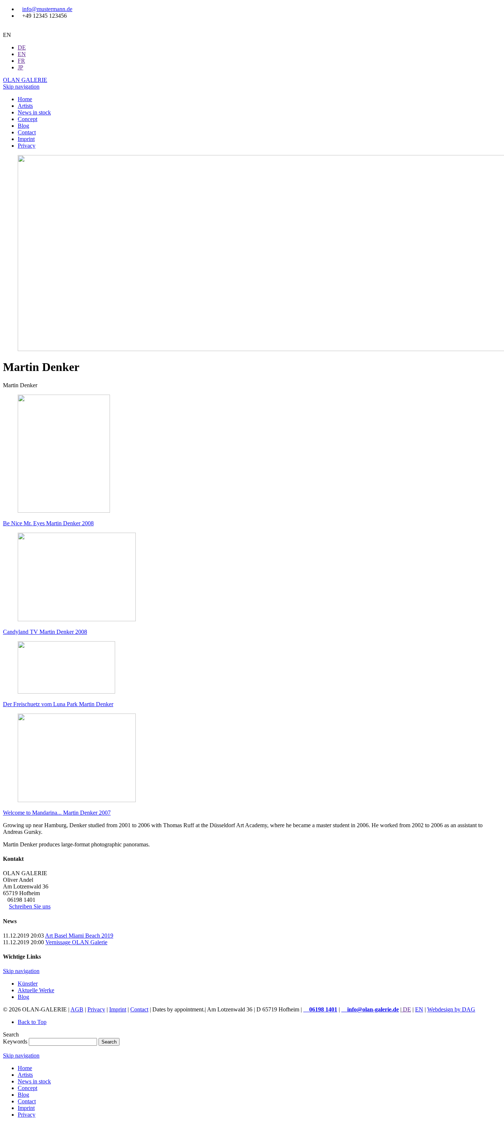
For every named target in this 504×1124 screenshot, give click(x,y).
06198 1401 (322, 1010)
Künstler (28, 983)
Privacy (96, 1009)
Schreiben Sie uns (30, 906)
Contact (139, 1009)
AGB (76, 1009)
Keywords (15, 1041)
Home (25, 1068)
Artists (25, 1075)
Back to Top (32, 1022)
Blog (23, 997)
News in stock (34, 1081)
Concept (27, 1088)
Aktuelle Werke (36, 990)
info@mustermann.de (47, 9)
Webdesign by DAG (451, 1009)
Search (109, 1042)
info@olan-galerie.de (372, 1010)
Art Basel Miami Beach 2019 (79, 935)
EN (419, 1009)
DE (406, 1009)
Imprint (117, 1009)
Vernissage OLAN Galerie (76, 942)
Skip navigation (21, 86)
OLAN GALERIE (25, 80)
